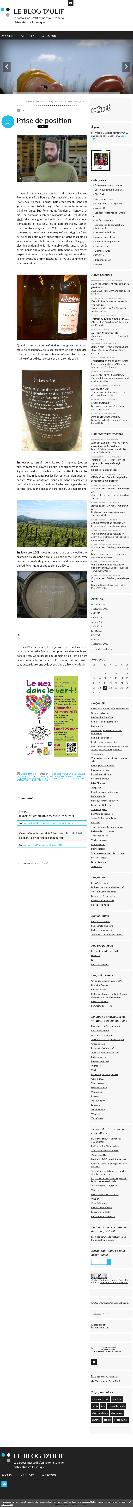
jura (41, 776)
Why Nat (95, 1113)
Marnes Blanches (41, 201)
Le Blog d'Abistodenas (102, 831)
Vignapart (96, 1065)
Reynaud (96, 488)
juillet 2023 (97, 630)
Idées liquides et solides (103, 818)
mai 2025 (95, 613)
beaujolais (117, 1399)
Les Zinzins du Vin (100, 1030)
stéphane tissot (100, 1399)
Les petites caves (100, 1061)
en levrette (73, 778)
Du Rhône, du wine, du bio (104, 1074)
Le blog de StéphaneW (103, 765)
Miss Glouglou (98, 783)
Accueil (7, 35)
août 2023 (96, 626)
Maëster (95, 955)
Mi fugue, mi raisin (100, 1056)
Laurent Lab (98, 442)
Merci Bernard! (100, 402)
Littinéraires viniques (102, 774)
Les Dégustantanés (105, 220)
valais (95, 1406)
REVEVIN (99, 255)
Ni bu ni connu (98, 862)
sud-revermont (59, 778)
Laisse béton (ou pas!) (77, 101)
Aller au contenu (10, 2)
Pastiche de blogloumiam (107, 241)
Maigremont (97, 726)
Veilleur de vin (98, 1100)
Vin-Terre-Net (98, 1190)
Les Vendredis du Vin (102, 717)
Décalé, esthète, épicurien (104, 800)
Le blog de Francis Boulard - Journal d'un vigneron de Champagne (109, 995)
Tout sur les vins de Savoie (105, 1150)
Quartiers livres (102, 250)
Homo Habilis (98, 848)
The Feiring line (99, 809)
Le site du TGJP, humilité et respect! (109, 1159)
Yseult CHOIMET (101, 459)
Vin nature (96, 866)
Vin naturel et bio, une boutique (107, 1039)
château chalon (100, 1412)
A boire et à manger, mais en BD (107, 934)
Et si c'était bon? (99, 882)
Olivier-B (96, 477)
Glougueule (97, 753)
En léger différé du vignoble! (66, 774)
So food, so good (100, 904)
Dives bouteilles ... (104, 199)
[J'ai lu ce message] (129, 1502)
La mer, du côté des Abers (104, 896)
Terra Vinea (97, 1118)
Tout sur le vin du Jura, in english (107, 826)
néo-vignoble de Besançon (62, 245)
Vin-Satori (96, 1091)
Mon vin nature (99, 1087)
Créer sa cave (98, 1043)
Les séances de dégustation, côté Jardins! (108, 226)
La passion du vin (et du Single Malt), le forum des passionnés (109, 1180)
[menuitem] (9, 35)
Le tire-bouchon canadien (104, 742)
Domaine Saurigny (100, 985)
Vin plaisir (96, 787)
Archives (28, 35)
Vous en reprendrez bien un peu (107, 853)
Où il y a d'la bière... (100, 921)
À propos (49, 35)
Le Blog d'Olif (97, 1314)
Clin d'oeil (99, 194)
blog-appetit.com (100, 1327)
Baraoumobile (98, 796)
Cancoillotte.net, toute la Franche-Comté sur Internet (109, 1172)
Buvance (95, 1105)
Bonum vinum (98, 844)
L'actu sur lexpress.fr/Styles (107, 1351)
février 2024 (97, 622)
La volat (95, 1096)
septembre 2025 (99, 608)
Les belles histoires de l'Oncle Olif (109, 214)
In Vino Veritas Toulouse (104, 1185)
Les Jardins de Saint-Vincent (105, 1026)
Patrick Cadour (34, 823)
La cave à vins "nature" (102, 1048)
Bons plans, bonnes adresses (109, 185)
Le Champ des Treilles (102, 1005)
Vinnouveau (97, 1083)
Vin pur (95, 1198)
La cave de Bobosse (101, 805)
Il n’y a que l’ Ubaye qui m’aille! (109, 346)
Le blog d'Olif (39, 11)
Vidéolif (99, 264)
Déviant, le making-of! (104, 332)
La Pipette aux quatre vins (104, 721)
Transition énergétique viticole (109, 360)
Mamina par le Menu (105, 237)
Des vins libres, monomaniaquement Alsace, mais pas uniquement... (109, 748)
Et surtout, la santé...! (36, 101)
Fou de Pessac (98, 989)
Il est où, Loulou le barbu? (104, 891)
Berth (94, 960)
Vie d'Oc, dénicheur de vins (105, 1052)
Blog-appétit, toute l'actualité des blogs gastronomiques (108, 1238)
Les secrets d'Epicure (102, 925)
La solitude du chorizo (102, 900)
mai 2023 (95, 639)
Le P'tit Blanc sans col (102, 813)
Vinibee (95, 1070)
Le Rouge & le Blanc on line (105, 1146)
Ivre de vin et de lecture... (106, 416)
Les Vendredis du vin (105, 232)
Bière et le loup (99, 857)
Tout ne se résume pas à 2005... (110, 318)
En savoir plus (7, 1504)
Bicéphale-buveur (100, 778)
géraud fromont (66, 776)
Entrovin (95, 822)
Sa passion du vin (100, 769)
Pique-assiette (98, 1154)
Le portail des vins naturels (105, 1194)
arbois (107, 1419)
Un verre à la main (100, 712)
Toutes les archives (101, 649)
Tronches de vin (75, 664)
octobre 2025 (98, 604)
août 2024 (96, 617)
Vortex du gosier (100, 840)
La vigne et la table (100, 1211)
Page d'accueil (56, 101)
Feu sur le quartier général (104, 951)
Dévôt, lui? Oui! (100, 388)
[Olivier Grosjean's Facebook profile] (110, 1302)
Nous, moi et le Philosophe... (108, 374)
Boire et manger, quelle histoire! (107, 887)
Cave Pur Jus (97, 1078)
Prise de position (44, 120)
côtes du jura (51, 776)
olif (29, 845)
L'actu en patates (100, 964)
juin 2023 (96, 635)
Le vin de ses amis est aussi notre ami (110, 708)
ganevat (96, 1419)
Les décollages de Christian (105, 791)
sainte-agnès (44, 778)
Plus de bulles (98, 1109)
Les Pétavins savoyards (103, 1216)
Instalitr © (100, 208)
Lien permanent (28, 774)
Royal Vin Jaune (99, 1203)
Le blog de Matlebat (101, 737)
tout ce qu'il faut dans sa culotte (65, 236)
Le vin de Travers (100, 1001)
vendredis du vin (116, 1406)
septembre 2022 (99, 643)
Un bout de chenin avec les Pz (106, 980)
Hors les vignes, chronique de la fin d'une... (108, 463)
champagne (117, 1412)
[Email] (70, 3)
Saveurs (101, 1351)
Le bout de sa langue (101, 930)
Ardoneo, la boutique (102, 1035)
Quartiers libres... (103, 246)
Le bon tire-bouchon (101, 1207)
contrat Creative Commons (114, 1282)
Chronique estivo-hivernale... (109, 189)
